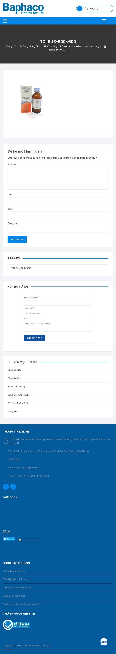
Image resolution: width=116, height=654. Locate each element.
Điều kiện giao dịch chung (16, 579)
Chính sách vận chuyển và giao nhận (21, 604)
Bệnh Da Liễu (14, 369)
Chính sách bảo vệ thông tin (17, 587)
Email (10, 208)
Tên (10, 194)
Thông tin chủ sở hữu (14, 570)
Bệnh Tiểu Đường (17, 386)
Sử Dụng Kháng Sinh (18, 403)
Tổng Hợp (13, 411)
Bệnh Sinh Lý (14, 378)
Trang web (13, 223)
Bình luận (13, 164)
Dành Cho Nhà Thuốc (19, 394)
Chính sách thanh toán (14, 595)
